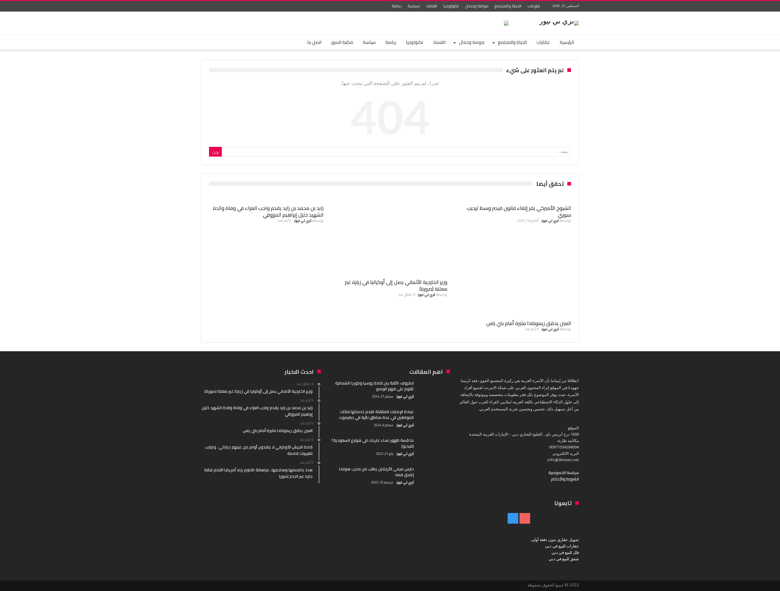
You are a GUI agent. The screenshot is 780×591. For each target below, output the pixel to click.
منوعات (533, 5)
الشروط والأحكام (565, 479)
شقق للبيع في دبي (564, 558)
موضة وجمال (476, 5)
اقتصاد (431, 5)
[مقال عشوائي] (223, 42)
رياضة (397, 5)
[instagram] (206, 6)
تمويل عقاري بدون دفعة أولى (555, 539)
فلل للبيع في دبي (565, 552)
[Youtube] (218, 6)
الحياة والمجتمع (508, 5)
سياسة (414, 5)
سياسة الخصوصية (563, 472)
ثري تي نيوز (550, 220)
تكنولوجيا (451, 5)
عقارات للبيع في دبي (562, 546)
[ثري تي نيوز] (559, 20)
